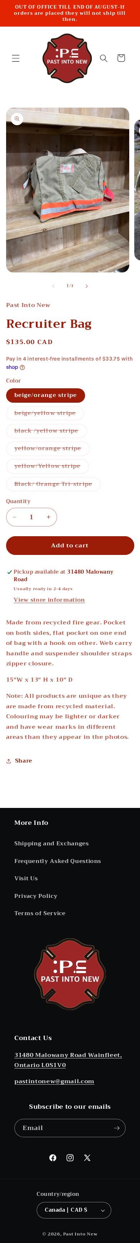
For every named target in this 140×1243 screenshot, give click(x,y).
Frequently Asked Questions (57, 861)
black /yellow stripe (50, 432)
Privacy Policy (35, 896)
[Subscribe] (116, 1128)
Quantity (18, 502)
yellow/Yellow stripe (51, 467)
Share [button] (23, 760)
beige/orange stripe (45, 395)
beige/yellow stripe (49, 414)
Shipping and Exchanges (51, 843)
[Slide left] (53, 286)
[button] (15, 58)
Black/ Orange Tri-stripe (57, 485)
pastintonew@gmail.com (54, 1081)
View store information (49, 600)
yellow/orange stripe (52, 449)
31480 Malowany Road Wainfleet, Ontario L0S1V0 (68, 1060)
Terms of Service (40, 913)
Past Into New (80, 1234)
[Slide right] (86, 286)
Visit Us (26, 878)
